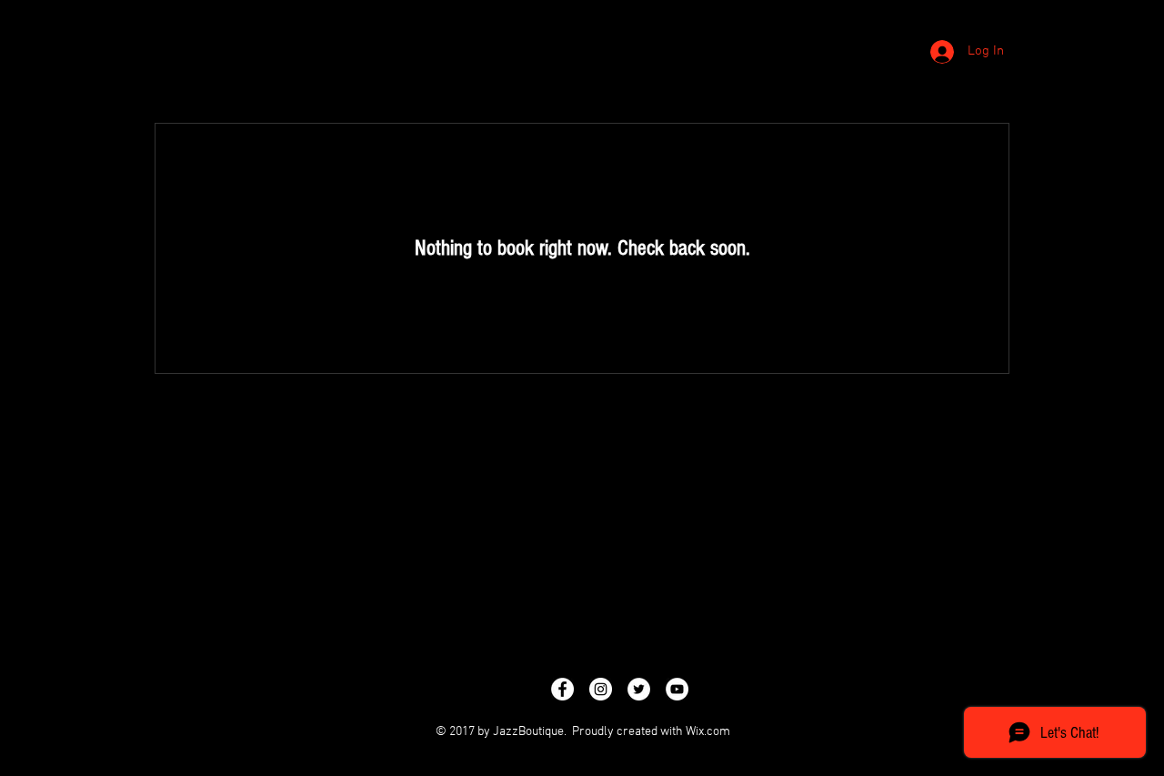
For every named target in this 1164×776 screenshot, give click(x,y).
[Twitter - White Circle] (638, 689)
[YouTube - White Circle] (677, 689)
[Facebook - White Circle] (562, 689)
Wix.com (708, 732)
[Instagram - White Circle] (600, 689)
